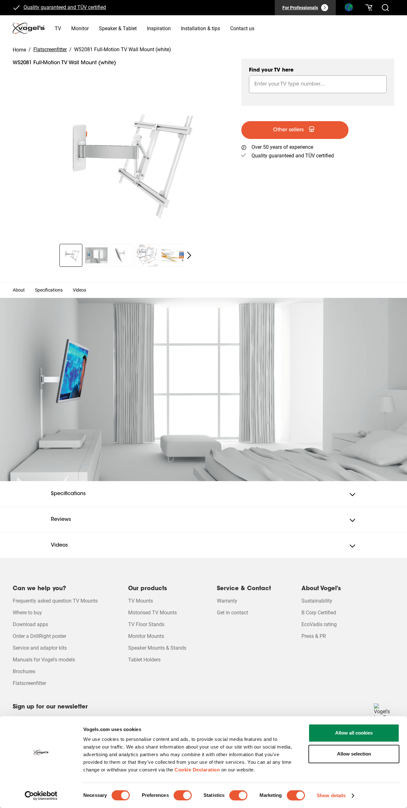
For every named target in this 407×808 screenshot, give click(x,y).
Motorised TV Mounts (152, 613)
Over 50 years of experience (282, 147)
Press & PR (313, 636)
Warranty (227, 601)
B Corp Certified (318, 613)
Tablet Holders (144, 660)
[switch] (183, 795)
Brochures (24, 671)
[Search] (348, 9)
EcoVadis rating (319, 624)
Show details (331, 795)
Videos (79, 290)
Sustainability (316, 601)
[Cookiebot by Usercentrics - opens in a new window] (41, 795)
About (19, 290)
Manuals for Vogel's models (44, 660)
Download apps (30, 624)
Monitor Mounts (146, 636)
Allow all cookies (354, 732)
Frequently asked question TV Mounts (55, 601)
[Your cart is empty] (368, 7)
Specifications (49, 290)
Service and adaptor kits (40, 648)
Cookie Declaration (197, 769)
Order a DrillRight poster (39, 636)
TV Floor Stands (146, 624)
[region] (122, 161)
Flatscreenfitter (29, 683)
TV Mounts (140, 601)
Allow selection (354, 753)
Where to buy (27, 613)
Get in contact (232, 613)
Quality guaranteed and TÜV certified (65, 7)
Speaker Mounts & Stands (157, 648)
